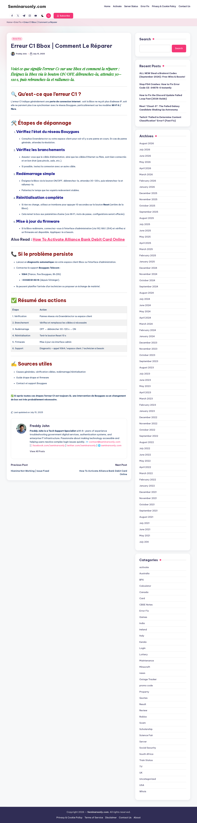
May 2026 (145, 162)
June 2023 (145, 379)
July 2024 (144, 298)
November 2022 (148, 423)
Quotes (143, 697)
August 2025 (146, 218)
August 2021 (146, 516)
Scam (142, 722)
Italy (141, 635)
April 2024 (145, 317)
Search (145, 39)
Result (142, 704)
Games (143, 617)
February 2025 (147, 255)
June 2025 (145, 230)
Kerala (142, 642)
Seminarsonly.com (27, 6)
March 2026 (146, 174)
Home (9, 22)
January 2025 (147, 261)
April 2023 (145, 392)
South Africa (146, 754)
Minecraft (144, 666)
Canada (143, 592)
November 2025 (148, 199)
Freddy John (39, 426)
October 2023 (147, 355)
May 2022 (145, 460)
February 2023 (147, 404)
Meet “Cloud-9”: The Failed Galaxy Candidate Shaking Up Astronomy (159, 108)
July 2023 (144, 373)
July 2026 (144, 149)
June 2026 (145, 155)
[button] (63, 15)
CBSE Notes (146, 604)
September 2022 (148, 435)
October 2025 (147, 205)
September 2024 (148, 286)
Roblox (143, 716)
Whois (142, 791)
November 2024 (148, 274)
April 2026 (145, 168)
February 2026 (147, 180)
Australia (144, 573)
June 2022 (145, 454)
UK (141, 772)
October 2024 (147, 280)
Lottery (143, 654)
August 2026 (146, 143)
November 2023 (148, 348)
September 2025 (148, 211)
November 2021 (148, 498)
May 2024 (145, 311)
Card (142, 598)
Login (142, 648)
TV (140, 766)
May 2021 (144, 535)
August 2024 (146, 292)
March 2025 (146, 249)
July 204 (144, 541)
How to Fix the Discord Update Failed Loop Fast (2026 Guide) (160, 97)
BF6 (141, 579)
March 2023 (146, 398)
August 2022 (146, 442)
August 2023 (146, 367)
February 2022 (147, 479)
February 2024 (147, 330)
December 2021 (148, 492)
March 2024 (146, 323)
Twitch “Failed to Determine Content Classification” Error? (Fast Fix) (160, 119)
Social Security (147, 747)
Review (143, 710)
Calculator (145, 585)
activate (144, 567)
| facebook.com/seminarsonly (48, 445)
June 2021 (144, 529)
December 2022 (148, 417)
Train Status (146, 760)
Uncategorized (147, 778)
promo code (146, 685)
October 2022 (147, 429)
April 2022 (145, 467)
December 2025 (148, 193)
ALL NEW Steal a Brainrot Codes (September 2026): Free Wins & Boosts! (162, 75)
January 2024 (147, 336)
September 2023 (148, 361)
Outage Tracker (148, 679)
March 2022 (146, 473)
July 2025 (144, 224)
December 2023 (148, 342)
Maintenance (146, 660)
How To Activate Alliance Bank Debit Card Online (79, 239)
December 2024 (148, 267)
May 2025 (145, 236)
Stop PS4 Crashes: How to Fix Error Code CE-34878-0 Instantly (159, 86)
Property (144, 691)
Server (143, 741)
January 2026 (147, 186)
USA (141, 785)
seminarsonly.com (111, 445)
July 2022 (144, 448)
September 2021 (148, 510)
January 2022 (147, 485)
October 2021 (147, 504)
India (142, 623)
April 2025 (145, 243)
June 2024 (145, 305)
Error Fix (18, 22)
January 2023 (147, 411)
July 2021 (144, 523)
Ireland (143, 629)
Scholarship (146, 729)
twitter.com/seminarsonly (81, 445)
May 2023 (145, 386)
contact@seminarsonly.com (104, 441)
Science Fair (146, 735)
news (142, 673)
